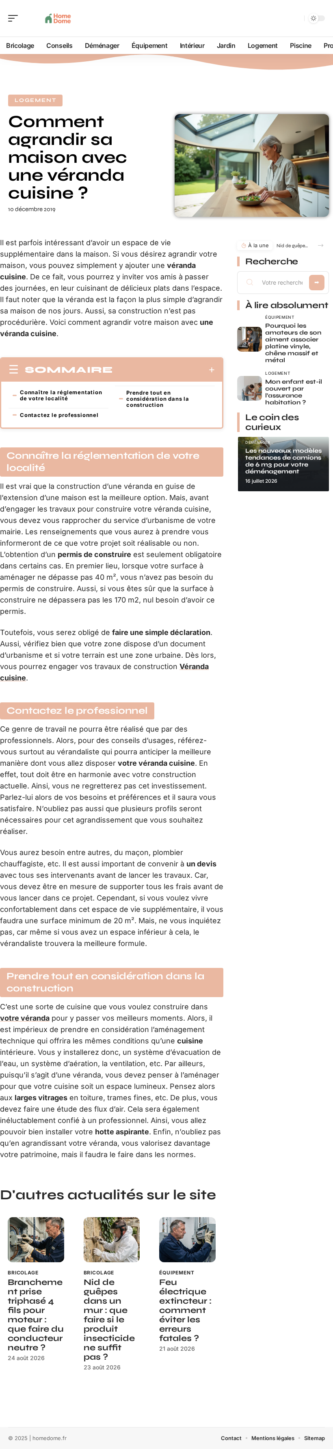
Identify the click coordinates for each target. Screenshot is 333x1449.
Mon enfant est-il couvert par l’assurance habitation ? (293, 392)
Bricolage (23, 1273)
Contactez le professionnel (59, 415)
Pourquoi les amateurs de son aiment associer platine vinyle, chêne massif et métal (293, 343)
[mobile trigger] (15, 18)
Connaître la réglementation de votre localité (61, 395)
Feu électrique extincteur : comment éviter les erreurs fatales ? (185, 1310)
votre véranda (25, 1018)
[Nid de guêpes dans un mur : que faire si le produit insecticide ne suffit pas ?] (112, 1239)
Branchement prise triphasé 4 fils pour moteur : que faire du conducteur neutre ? (36, 1315)
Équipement (176, 1273)
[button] (320, 245)
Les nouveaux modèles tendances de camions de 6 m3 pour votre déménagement (283, 461)
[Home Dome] (58, 18)
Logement (35, 100)
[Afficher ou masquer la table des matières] (164, 370)
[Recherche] (296, 18)
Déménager (257, 442)
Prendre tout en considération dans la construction (157, 398)
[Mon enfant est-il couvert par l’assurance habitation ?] (249, 388)
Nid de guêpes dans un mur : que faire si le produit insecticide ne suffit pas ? (109, 1319)
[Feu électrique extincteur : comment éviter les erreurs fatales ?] (187, 1239)
